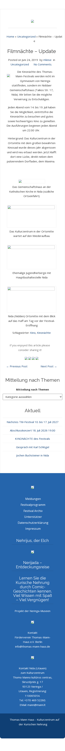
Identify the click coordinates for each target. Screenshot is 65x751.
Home (10, 36)
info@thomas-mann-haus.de (32, 646)
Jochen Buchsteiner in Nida (32, 455)
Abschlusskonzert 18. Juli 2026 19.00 (32, 430)
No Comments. (43, 64)
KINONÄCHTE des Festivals (32, 438)
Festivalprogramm (33, 505)
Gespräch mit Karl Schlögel (32, 447)
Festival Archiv (33, 511)
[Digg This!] (37, 358)
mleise (47, 60)
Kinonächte (44, 332)
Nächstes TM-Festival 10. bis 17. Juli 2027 (32, 422)
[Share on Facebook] (34, 358)
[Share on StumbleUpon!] (30, 358)
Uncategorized (26, 36)
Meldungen (33, 499)
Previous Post (16, 366)
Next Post (49, 366)
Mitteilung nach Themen (32, 389)
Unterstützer (33, 517)
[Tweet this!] (26, 358)
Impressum (33, 529)
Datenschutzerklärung (33, 523)
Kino (33, 332)
